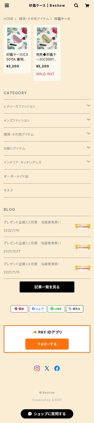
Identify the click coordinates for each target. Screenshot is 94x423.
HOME (9, 19)
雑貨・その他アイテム (34, 19)
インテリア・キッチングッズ (22, 162)
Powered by (42, 400)
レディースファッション (19, 106)
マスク (8, 190)
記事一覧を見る (47, 287)
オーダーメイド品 (16, 176)
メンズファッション (16, 120)
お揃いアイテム (14, 148)
